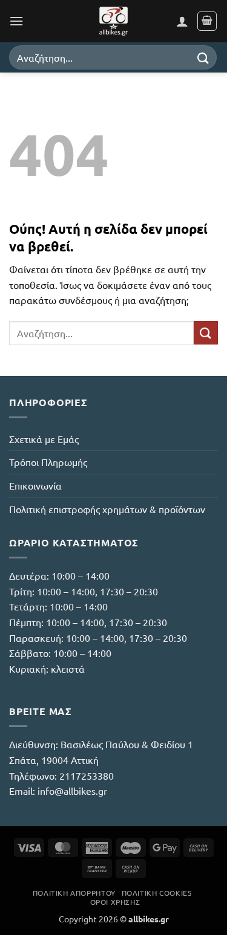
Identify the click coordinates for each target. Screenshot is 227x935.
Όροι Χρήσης (115, 902)
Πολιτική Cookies (157, 893)
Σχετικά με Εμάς (44, 439)
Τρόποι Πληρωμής (48, 462)
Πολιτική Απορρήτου (74, 893)
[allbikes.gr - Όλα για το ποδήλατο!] (114, 21)
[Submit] (203, 57)
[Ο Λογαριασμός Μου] (182, 21)
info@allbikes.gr (72, 791)
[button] (16, 21)
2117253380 (86, 775)
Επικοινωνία (35, 485)
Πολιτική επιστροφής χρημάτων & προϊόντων (107, 509)
